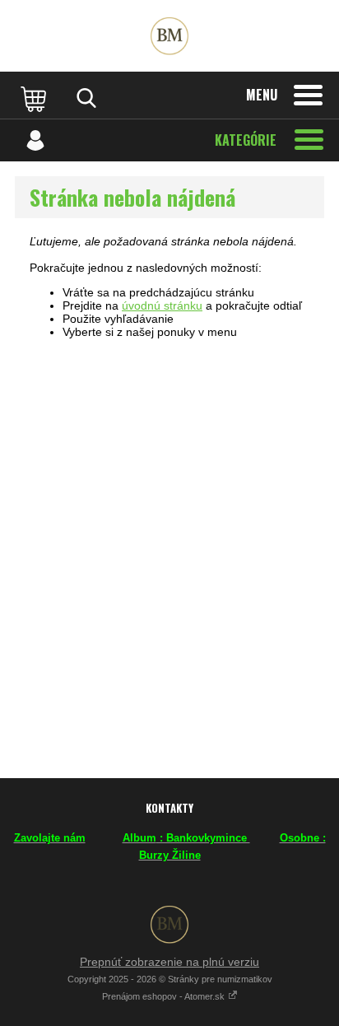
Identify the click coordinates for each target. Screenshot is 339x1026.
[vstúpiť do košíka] (35, 98)
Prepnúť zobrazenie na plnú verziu (169, 961)
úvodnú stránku (162, 305)
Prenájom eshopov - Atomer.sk (164, 996)
